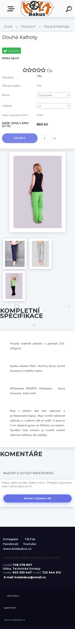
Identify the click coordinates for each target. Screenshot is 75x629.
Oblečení (28, 26)
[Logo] (37, 8)
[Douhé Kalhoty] (37, 153)
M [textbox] (39, 106)
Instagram (11, 539)
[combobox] (53, 95)
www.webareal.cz (14, 619)
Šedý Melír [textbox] (45, 95)
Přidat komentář (37, 498)
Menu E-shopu (12, 8)
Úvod (8, 26)
